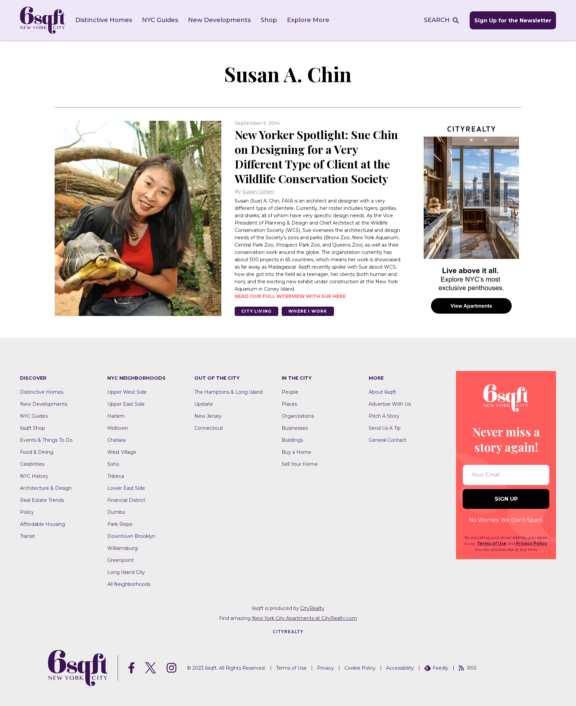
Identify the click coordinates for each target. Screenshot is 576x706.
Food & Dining (36, 452)
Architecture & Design (46, 488)
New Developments (219, 20)
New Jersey (208, 416)
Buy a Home (296, 452)
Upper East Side (126, 404)
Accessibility (400, 668)
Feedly (440, 668)
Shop (269, 20)
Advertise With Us (390, 404)
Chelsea (116, 440)
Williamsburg (122, 548)
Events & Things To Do (46, 440)
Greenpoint (120, 560)
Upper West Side (127, 392)
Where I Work (307, 311)
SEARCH (437, 20)
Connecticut (208, 428)
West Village (121, 452)
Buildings (292, 440)
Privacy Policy (531, 543)
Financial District (126, 500)
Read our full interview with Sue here (290, 296)
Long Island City (126, 572)
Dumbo (116, 512)
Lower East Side (126, 488)
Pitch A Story (384, 416)
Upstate (203, 404)
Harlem (116, 416)
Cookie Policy (360, 668)
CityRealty (312, 608)
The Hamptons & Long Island (228, 392)
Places (289, 404)
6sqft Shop (32, 428)
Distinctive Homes (103, 20)
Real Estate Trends (42, 500)
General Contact (387, 440)
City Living (256, 311)
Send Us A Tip (385, 428)
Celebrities (32, 464)
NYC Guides (160, 20)
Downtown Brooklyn (131, 536)
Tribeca (115, 476)
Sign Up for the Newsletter (512, 20)
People (290, 392)
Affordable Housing (42, 524)
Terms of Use (492, 543)
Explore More (308, 20)
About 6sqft (382, 392)
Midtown (117, 428)
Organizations (298, 416)
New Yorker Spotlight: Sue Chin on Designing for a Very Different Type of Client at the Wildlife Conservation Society (316, 156)
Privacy (325, 668)
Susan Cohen (258, 192)
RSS (472, 668)
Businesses (295, 428)
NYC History (34, 476)
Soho (113, 464)
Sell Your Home (300, 464)
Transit (27, 536)
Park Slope (119, 524)
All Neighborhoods (128, 584)
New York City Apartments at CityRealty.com (304, 618)
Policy (27, 512)
